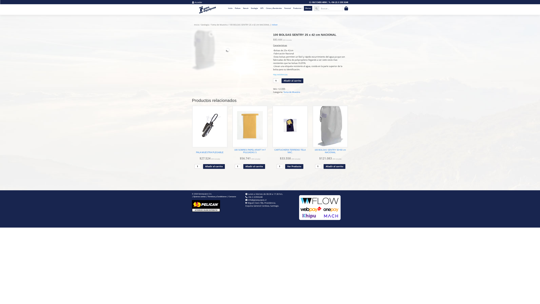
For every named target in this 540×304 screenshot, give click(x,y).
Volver (275, 24)
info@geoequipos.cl (257, 200)
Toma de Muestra (219, 24)
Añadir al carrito (292, 80)
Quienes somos (199, 196)
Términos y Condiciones (217, 196)
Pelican (238, 8)
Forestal (287, 8)
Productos (297, 8)
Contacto (232, 196)
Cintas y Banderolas (274, 8)
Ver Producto (294, 166)
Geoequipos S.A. (205, 194)
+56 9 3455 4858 (319, 2)
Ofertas (308, 8)
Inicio (230, 8)
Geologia (254, 8)
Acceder (198, 2)
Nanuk (245, 8)
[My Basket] (346, 8)
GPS (262, 8)
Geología (205, 24)
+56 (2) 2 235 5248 (339, 2)
